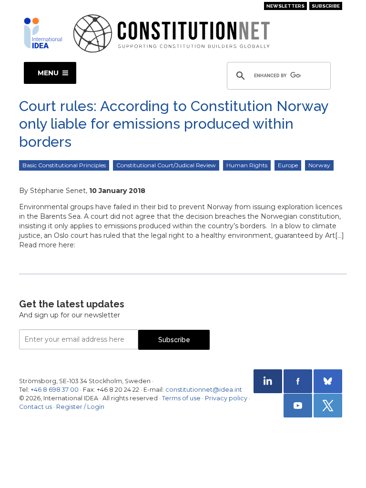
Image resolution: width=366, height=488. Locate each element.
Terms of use (181, 398)
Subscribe (326, 6)
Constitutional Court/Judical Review (166, 165)
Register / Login (80, 406)
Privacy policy (226, 398)
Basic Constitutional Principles (64, 165)
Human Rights (246, 165)
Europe (288, 165)
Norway (319, 165)
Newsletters (285, 6)
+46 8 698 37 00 (54, 389)
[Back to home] (43, 33)
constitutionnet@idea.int (203, 389)
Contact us (35, 406)
